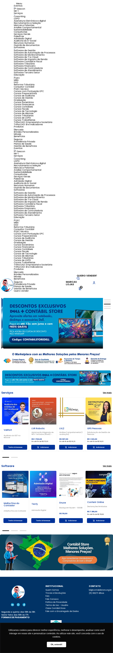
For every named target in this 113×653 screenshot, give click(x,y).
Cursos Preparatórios (25, 93)
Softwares (19, 47)
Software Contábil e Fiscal (28, 61)
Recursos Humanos (24, 43)
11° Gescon (19, 8)
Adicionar (44, 447)
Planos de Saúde (22, 143)
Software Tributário (24, 63)
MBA (16, 80)
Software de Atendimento (28, 70)
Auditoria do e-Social (25, 40)
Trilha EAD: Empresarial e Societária (33, 122)
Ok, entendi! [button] (56, 644)
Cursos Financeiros (24, 104)
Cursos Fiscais (21, 109)
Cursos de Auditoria (24, 95)
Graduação (20, 100)
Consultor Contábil (24, 86)
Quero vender (21, 290)
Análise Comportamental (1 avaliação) (71, 433)
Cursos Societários (24, 102)
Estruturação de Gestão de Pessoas (98, 433)
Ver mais (107, 393)
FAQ (47, 596)
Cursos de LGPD (22, 117)
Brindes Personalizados (26, 131)
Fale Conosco (52, 599)
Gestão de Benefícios (25, 146)
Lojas (70, 284)
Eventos (18, 5)
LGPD (17, 18)
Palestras (19, 36)
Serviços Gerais (22, 34)
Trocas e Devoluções (55, 593)
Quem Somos (52, 590)
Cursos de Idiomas (23, 113)
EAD (16, 82)
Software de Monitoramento (29, 54)
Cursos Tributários (23, 115)
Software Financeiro (25, 65)
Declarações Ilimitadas (97, 506)
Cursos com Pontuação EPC (29, 91)
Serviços (18, 13)
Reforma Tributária (24, 84)
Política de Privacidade (56, 602)
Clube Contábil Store (55, 608)
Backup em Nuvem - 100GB (70, 508)
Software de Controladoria (28, 68)
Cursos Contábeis (23, 106)
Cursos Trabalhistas (24, 120)
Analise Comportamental (27, 27)
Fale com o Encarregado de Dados (62, 611)
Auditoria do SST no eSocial (12, 436)
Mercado (19, 129)
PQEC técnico (21, 89)
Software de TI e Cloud (26, 57)
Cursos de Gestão (23, 97)
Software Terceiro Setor (27, 72)
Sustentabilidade (23, 29)
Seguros (18, 139)
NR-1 (16, 11)
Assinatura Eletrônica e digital (30, 20)
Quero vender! (87, 275)
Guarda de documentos (27, 45)
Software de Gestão (25, 50)
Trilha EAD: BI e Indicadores (28, 124)
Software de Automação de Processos (34, 52)
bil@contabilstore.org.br (100, 590)
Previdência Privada (24, 141)
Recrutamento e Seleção (27, 23)
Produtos (19, 126)
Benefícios (19, 136)
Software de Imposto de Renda (30, 59)
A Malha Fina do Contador (15, 511)
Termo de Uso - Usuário (56, 605)
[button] (78, 279)
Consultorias (20, 31)
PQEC (17, 78)
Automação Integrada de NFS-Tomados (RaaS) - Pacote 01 (42, 433)
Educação (19, 74)
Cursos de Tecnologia (25, 111)
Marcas (71, 282)
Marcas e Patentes (24, 25)
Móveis (17, 134)
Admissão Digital (23, 38)
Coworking (19, 16)
